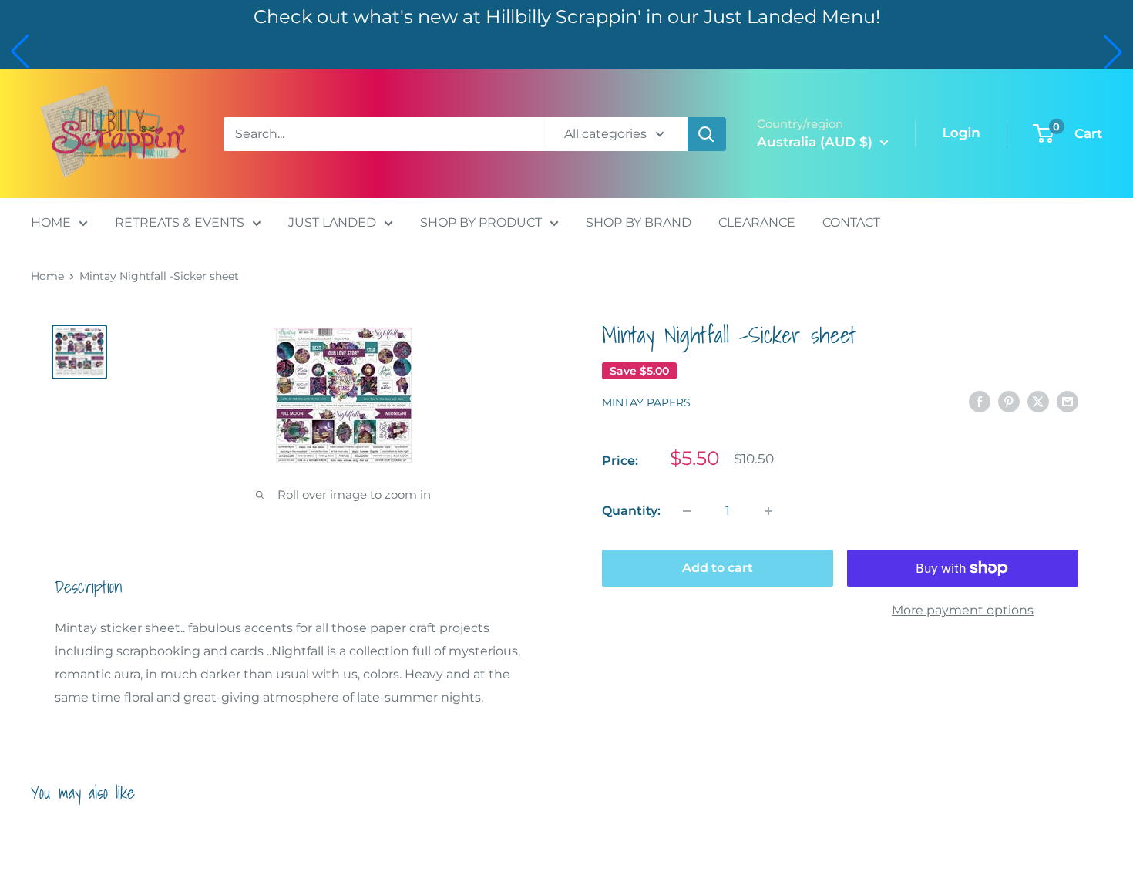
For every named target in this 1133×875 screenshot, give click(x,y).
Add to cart (717, 567)
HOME (51, 222)
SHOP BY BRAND (638, 222)
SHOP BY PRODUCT (481, 222)
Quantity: (631, 510)
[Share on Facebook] (979, 400)
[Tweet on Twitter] (1038, 400)
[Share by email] (1067, 400)
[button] (20, 52)
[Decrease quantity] (687, 511)
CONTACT (851, 222)
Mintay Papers (646, 402)
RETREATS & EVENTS (179, 222)
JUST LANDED (332, 222)
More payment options (963, 610)
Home (47, 276)
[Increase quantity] (768, 511)
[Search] (707, 134)
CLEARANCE (756, 222)
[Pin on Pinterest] (1009, 400)
